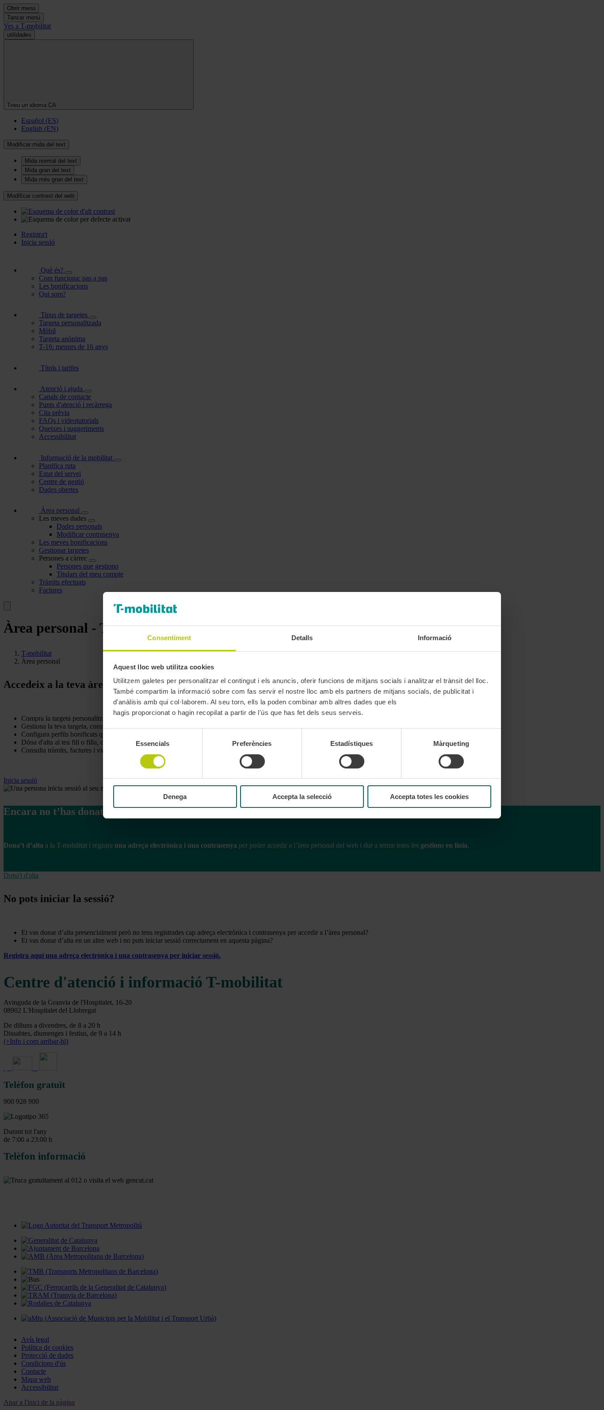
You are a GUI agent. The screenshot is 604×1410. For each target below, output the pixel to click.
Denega (175, 796)
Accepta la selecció (302, 796)
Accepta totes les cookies (429, 796)
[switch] (252, 761)
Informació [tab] (434, 638)
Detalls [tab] (302, 638)
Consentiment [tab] (169, 638)
